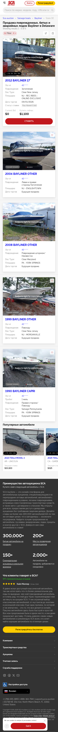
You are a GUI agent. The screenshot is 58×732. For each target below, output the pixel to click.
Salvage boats (24, 18)
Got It (28, 726)
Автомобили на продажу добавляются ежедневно (43, 563)
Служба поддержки (12, 668)
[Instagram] (4, 675)
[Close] (45, 720)
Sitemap (31, 717)
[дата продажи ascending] (45, 33)
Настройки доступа (17, 684)
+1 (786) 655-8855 (11, 699)
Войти (29, 3)
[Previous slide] (7, 57)
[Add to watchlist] (52, 42)
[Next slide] (50, 57)
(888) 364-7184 (27, 699)
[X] (13, 675)
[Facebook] (9, 675)
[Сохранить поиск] (52, 33)
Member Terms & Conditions (18, 717)
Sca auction (8, 18)
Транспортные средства (14, 647)
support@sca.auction (44, 699)
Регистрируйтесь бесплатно (29, 629)
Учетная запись (10, 661)
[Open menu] (4, 2)
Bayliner (38, 18)
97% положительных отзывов (16, 579)
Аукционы (8, 654)
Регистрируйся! (45, 3)
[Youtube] (18, 675)
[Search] (52, 10)
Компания (8, 640)
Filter (10, 33)
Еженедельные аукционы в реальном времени (13, 563)
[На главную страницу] (11, 3)
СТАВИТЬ (29, 121)
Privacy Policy (38, 715)
